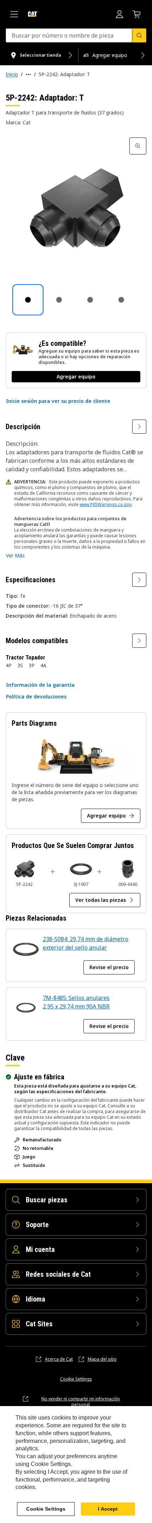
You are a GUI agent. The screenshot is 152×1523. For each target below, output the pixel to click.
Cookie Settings (76, 1379)
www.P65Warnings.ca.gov (105, 504)
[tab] (28, 300)
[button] (58, 401)
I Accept (108, 1509)
